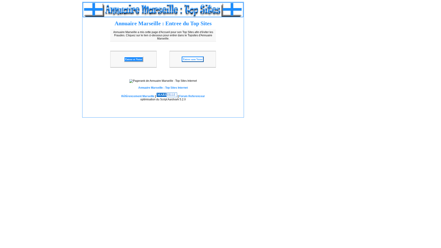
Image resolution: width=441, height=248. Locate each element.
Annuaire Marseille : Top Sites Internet (163, 87)
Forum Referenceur (192, 96)
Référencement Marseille (137, 96)
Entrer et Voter (133, 59)
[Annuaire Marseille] (166, 96)
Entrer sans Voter (193, 59)
